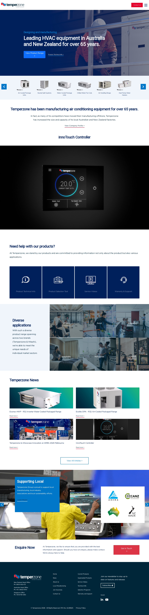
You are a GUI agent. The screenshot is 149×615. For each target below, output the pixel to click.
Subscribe (106, 585)
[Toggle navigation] (146, 5)
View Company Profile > (75, 126)
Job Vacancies (57, 590)
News (54, 578)
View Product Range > (34, 54)
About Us (56, 582)
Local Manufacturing (59, 586)
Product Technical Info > (56, 54)
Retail (99, 323)
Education (132, 323)
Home (55, 574)
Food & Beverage (132, 357)
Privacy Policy (81, 608)
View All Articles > (74, 461)
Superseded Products (85, 578)
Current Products (83, 574)
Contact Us (137, 5)
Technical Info (82, 586)
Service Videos (82, 582)
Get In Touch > (126, 549)
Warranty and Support (85, 594)
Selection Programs (84, 590)
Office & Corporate (66, 324)
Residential (99, 356)
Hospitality (66, 356)
